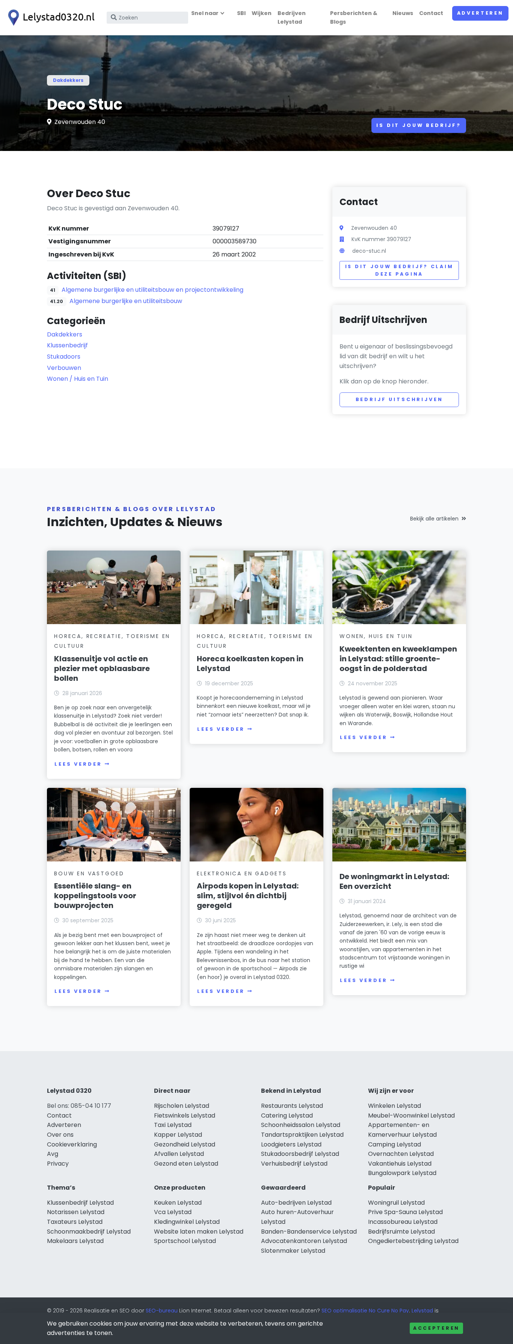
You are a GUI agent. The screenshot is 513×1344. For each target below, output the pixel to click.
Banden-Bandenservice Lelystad (309, 1231)
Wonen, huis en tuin (375, 636)
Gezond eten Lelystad (186, 1163)
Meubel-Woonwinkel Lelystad (411, 1115)
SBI (241, 13)
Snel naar (205, 13)
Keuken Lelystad (178, 1202)
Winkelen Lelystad (394, 1105)
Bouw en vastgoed (89, 873)
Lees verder (78, 764)
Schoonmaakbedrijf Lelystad (89, 1231)
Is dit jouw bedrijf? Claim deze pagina (399, 270)
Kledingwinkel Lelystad (187, 1221)
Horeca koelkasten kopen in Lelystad (250, 663)
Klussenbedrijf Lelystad (80, 1202)
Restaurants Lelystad (292, 1105)
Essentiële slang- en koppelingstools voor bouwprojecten (95, 896)
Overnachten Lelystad (401, 1153)
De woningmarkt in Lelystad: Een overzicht (394, 881)
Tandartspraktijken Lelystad (302, 1134)
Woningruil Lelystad (396, 1202)
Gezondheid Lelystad (184, 1144)
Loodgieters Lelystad (291, 1144)
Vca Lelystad (173, 1212)
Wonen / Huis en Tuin (77, 378)
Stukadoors (63, 356)
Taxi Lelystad (173, 1125)
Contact (431, 13)
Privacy (58, 1163)
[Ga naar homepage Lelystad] (50, 18)
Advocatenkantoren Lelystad (304, 1241)
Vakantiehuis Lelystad (400, 1163)
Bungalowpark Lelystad (402, 1173)
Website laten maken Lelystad (198, 1231)
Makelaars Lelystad (75, 1241)
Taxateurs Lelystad (75, 1221)
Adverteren (480, 13)
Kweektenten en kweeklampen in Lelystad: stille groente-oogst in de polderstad (398, 659)
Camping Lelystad (394, 1144)
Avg (52, 1153)
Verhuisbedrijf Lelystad (294, 1163)
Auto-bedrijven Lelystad (296, 1202)
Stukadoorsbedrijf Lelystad (300, 1153)
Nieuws (402, 13)
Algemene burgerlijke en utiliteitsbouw (125, 301)
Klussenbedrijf (67, 345)
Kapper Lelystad (178, 1134)
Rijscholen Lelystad (181, 1105)
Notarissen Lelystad (75, 1212)
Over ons (60, 1134)
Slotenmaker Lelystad (293, 1250)
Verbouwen (64, 368)
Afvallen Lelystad (179, 1153)
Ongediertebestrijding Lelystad (413, 1241)
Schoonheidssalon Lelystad (300, 1125)
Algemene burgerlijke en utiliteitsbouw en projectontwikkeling (152, 289)
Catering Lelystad (287, 1115)
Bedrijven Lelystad (292, 17)
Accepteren (436, 1328)
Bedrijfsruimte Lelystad (401, 1231)
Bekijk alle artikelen (434, 518)
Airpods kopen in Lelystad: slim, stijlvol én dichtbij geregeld (248, 896)
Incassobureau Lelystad (403, 1221)
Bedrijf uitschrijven (399, 399)
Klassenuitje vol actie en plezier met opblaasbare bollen (102, 668)
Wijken (262, 13)
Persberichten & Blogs (353, 17)
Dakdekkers (68, 80)
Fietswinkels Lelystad (184, 1115)
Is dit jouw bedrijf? (418, 125)
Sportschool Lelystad (185, 1241)
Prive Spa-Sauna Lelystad (405, 1212)
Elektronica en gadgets (242, 873)
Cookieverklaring (72, 1144)
